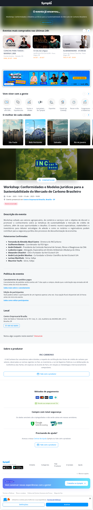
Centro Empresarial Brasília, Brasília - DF (39, 199)
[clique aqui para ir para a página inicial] (46, 3)
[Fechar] (90, 498)
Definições (23, 504)
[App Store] (7, 467)
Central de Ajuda (40, 438)
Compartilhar (48, 180)
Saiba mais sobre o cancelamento (17, 288)
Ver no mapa (12, 326)
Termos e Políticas (8, 493)
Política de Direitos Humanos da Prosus (40, 493)
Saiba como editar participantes (16, 300)
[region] (46, 502)
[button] (6, 499)
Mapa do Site (58, 493)
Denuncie (38, 336)
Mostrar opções (84, 474)
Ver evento (46, 22)
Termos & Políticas (54, 500)
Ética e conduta (21, 493)
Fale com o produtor (48, 374)
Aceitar (67, 504)
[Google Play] (18, 467)
